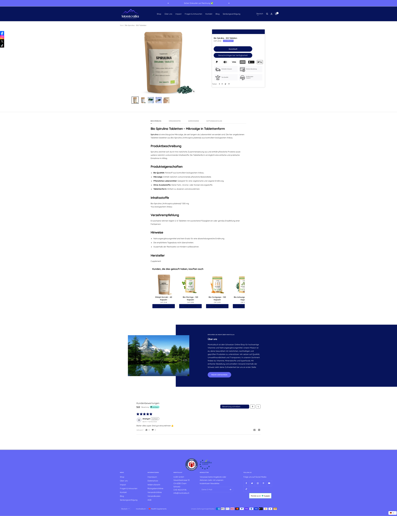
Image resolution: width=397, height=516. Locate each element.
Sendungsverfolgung (231, 14)
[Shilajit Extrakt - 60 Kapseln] (163, 284)
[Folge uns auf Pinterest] (263, 483)
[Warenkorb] (276, 14)
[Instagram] (2, 37)
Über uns (168, 14)
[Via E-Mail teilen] (229, 84)
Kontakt (208, 14)
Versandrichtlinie (155, 492)
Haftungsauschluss (214, 121)
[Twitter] (2, 41)
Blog (217, 14)
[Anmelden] (230, 489)
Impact (178, 14)
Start (122, 25)
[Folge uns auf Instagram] (258, 483)
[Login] (271, 14)
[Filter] (252, 407)
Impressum (152, 477)
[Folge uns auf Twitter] (252, 483)
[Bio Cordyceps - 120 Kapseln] (217, 284)
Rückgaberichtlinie (155, 488)
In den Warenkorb (164, 306)
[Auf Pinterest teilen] (222, 84)
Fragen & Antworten (193, 14)
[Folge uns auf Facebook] (246, 483)
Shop (159, 14)
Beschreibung (156, 121)
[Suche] (267, 14)
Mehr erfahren (219, 375)
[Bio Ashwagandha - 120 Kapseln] (244, 284)
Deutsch (259, 14)
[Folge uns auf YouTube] (269, 483)
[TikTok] (2, 45)
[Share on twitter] (259, 430)
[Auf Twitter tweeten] (225, 84)
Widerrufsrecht (154, 484)
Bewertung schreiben (231, 406)
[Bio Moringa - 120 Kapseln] (190, 284)
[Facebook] (2, 33)
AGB (149, 500)
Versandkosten (175, 121)
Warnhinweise (193, 121)
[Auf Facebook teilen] (219, 84)
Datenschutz (153, 481)
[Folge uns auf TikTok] (246, 489)
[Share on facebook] (254, 430)
